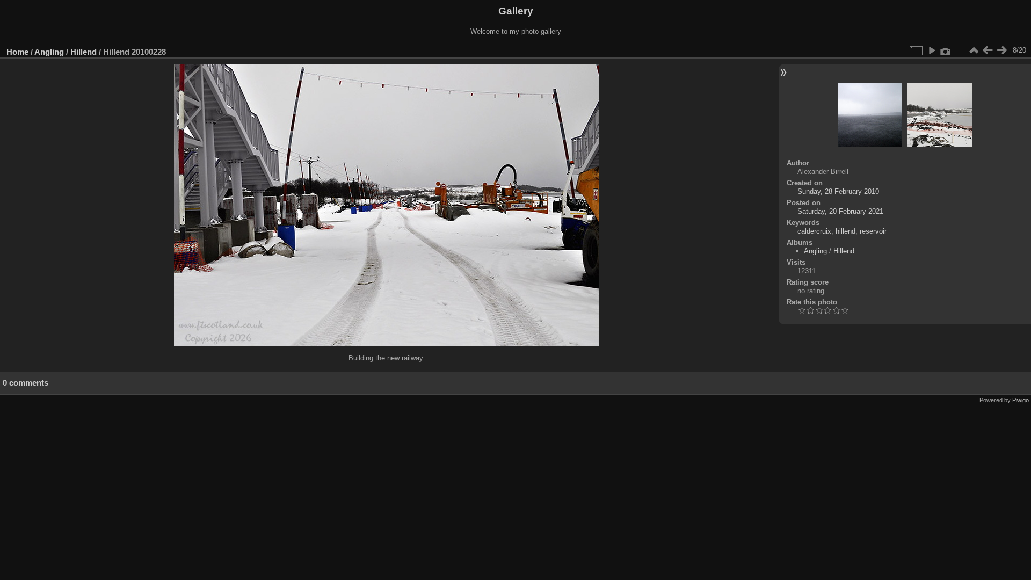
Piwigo (1020, 400)
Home (17, 51)
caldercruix (814, 231)
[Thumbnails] (974, 50)
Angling (49, 51)
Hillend (83, 51)
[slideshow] (932, 50)
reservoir (873, 231)
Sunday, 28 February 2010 (838, 191)
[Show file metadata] (946, 50)
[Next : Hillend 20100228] (1001, 50)
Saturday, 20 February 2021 (840, 211)
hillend (845, 231)
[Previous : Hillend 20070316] (987, 50)
